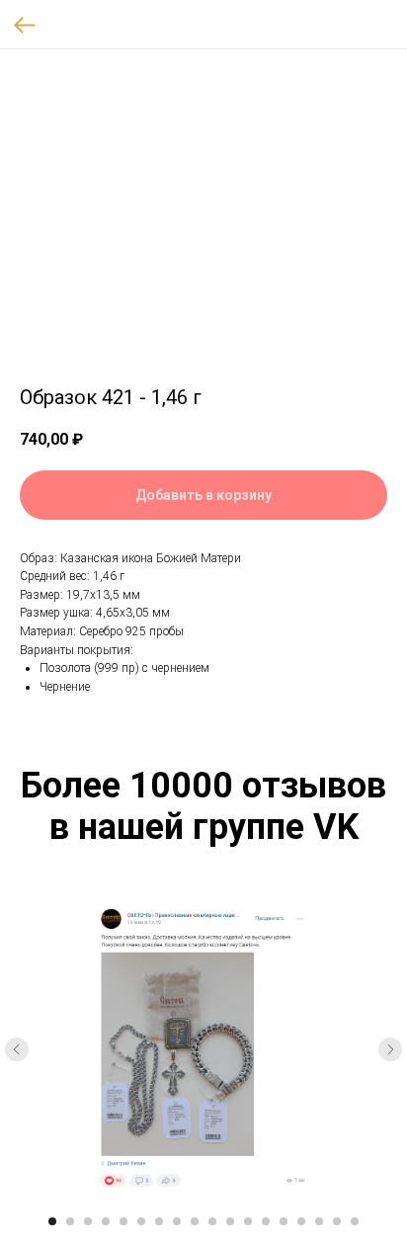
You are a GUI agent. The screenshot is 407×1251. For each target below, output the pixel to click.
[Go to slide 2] (70, 1221)
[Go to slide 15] (301, 1221)
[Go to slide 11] (230, 1221)
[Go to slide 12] (248, 1221)
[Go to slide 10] (212, 1221)
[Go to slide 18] (355, 1221)
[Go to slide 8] (177, 1221)
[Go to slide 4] (106, 1221)
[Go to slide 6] (141, 1221)
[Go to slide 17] (337, 1221)
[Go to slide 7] (159, 1221)
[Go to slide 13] (266, 1221)
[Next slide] (390, 1049)
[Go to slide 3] (88, 1221)
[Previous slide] (17, 1049)
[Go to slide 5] (123, 1221)
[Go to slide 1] (52, 1221)
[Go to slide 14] (283, 1221)
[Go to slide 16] (319, 1221)
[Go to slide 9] (195, 1221)
